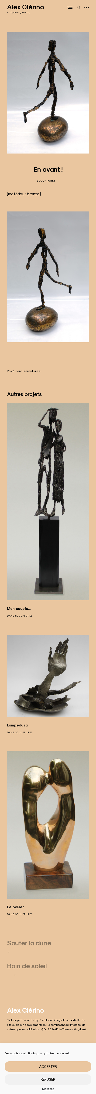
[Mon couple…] (48, 502)
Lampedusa (17, 725)
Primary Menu (70, 7)
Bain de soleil (27, 966)
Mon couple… (19, 608)
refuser (48, 1079)
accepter (48, 1067)
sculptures (46, 180)
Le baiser (15, 907)
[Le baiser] (48, 825)
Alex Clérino (25, 7)
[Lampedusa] (48, 676)
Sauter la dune (29, 943)
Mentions (48, 1088)
